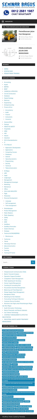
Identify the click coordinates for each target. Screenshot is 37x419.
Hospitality (7, 129)
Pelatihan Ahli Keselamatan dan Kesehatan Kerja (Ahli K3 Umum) (18, 379)
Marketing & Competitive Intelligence (13, 369)
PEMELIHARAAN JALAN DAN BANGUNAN (25, 50)
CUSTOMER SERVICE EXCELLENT (24, 347)
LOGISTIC (14, 364)
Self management (10, 203)
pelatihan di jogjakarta (21, 387)
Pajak (5, 193)
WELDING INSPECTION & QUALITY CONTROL (14, 411)
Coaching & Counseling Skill (12, 285)
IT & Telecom (8, 145)
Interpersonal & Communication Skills (15, 272)
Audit (7, 112)
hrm (4, 352)
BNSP (5, 89)
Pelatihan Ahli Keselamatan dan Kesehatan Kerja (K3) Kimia (17, 384)
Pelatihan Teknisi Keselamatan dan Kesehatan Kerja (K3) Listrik (18, 393)
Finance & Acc (8, 107)
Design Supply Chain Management (14, 292)
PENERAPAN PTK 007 (8, 396)
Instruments (8, 117)
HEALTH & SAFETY (9, 126)
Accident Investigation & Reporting (13, 330)
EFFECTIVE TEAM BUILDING (25, 350)
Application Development (12, 147)
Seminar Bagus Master (26, 37)
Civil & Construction (25, 39)
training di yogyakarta (9, 406)
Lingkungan (7, 178)
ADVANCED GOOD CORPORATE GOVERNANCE (14, 335)
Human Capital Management (12, 283)
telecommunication (9, 246)
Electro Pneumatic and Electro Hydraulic (15, 310)
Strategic (6, 231)
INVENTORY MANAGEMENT (9, 359)
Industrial (7, 138)
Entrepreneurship (9, 105)
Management (8, 180)
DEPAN (6, 69)
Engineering (7, 102)
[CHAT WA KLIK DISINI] (18, 16)
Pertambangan (8, 208)
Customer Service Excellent (12, 301)
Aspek (6, 84)
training (27, 401)
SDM (5, 222)
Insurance (8, 119)
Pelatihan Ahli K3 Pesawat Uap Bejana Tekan (15, 376)
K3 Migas (6, 171)
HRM (5, 131)
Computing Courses (11, 152)
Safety (6, 217)
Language (8, 201)
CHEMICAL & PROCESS (10, 91)
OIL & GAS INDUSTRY (10, 191)
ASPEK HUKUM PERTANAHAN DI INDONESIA (14, 340)
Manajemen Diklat (9, 294)
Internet (7, 156)
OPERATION (29, 369)
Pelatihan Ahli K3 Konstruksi (11, 374)
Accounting (7, 82)
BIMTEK (6, 87)
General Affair (8, 122)
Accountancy (9, 110)
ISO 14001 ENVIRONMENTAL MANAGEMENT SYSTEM (15, 362)
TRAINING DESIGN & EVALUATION (11, 404)
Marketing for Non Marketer (12, 297)
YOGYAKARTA (29, 411)
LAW (5, 173)
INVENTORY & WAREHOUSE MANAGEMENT (13, 357)
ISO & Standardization (10, 140)
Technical (8, 166)
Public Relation (8, 213)
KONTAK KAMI (8, 71)
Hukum (6, 135)
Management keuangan (11, 182)
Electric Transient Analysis (11, 274)
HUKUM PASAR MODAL (12, 352)
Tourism (6, 248)
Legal (5, 175)
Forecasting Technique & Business (14, 299)
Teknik (6, 241)
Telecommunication (11, 168)
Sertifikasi (7, 224)
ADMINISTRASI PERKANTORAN (25, 332)
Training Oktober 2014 (21, 408)
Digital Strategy (8, 98)
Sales (5, 220)
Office (6, 189)
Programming (9, 161)
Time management (10, 205)
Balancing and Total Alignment (13, 290)
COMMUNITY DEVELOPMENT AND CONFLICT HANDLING (16, 345)
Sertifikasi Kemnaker (10, 226)
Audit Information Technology (13, 308)
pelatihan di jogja (8, 387)
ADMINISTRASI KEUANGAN (9, 332)
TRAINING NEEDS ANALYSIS (24, 406)
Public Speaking (8, 215)
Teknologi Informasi (10, 244)
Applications (9, 150)
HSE (5, 133)
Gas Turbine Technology (11, 312)
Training (6, 250)
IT (4, 142)
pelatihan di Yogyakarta (10, 390)
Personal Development (10, 198)
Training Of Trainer (9, 253)
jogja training (7, 364)
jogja (31, 362)
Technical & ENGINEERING (12, 233)
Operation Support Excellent (12, 276)
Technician (7, 239)
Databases (8, 154)
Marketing (7, 184)
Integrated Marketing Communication (14, 354)
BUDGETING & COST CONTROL (10, 342)
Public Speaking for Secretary (12, 281)
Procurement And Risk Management (14, 288)
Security (7, 163)
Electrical (6, 100)
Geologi (6, 124)
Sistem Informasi (9, 229)
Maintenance (9, 236)
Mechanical (7, 187)
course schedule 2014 (9, 347)
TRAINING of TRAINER (8, 408)
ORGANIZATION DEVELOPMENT (10, 371)
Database (7, 96)
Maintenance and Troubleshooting (13, 367)
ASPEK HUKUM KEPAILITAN (9, 337)
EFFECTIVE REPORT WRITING (10, 350)
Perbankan (7, 196)
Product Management (10, 210)
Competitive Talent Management (13, 278)
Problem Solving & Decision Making (13, 401)
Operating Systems (11, 159)
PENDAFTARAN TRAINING (11, 73)
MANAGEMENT (28, 367)
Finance (7, 114)
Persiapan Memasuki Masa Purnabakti (13, 399)
